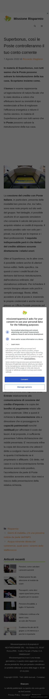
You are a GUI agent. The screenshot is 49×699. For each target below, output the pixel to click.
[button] (24, 344)
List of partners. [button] (29, 359)
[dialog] (25, 349)
